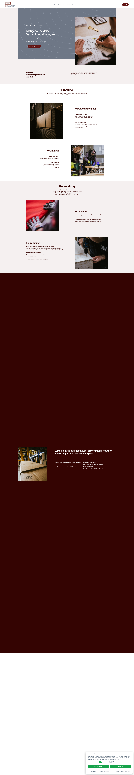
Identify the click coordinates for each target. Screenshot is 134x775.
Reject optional (98, 766)
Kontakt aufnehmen (34, 46)
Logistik (68, 4)
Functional (116, 762)
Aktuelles (80, 4)
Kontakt (125, 4)
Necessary (105, 762)
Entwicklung (61, 4)
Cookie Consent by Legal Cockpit (123, 771)
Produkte (54, 4)
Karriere (74, 4)
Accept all (120, 766)
